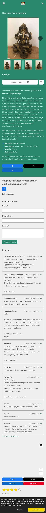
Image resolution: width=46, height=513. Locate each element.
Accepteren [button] (36, 510)
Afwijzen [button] (20, 510)
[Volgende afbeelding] (40, 38)
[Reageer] (41, 256)
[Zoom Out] (41, 473)
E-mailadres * (7, 216)
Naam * (5, 206)
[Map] (23, 459)
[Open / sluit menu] (3, 3)
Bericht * (5, 226)
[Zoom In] (41, 469)
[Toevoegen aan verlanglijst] (41, 82)
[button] (7, 65)
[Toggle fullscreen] (41, 445)
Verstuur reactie (10, 242)
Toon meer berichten (10, 436)
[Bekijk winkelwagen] (42, 3)
